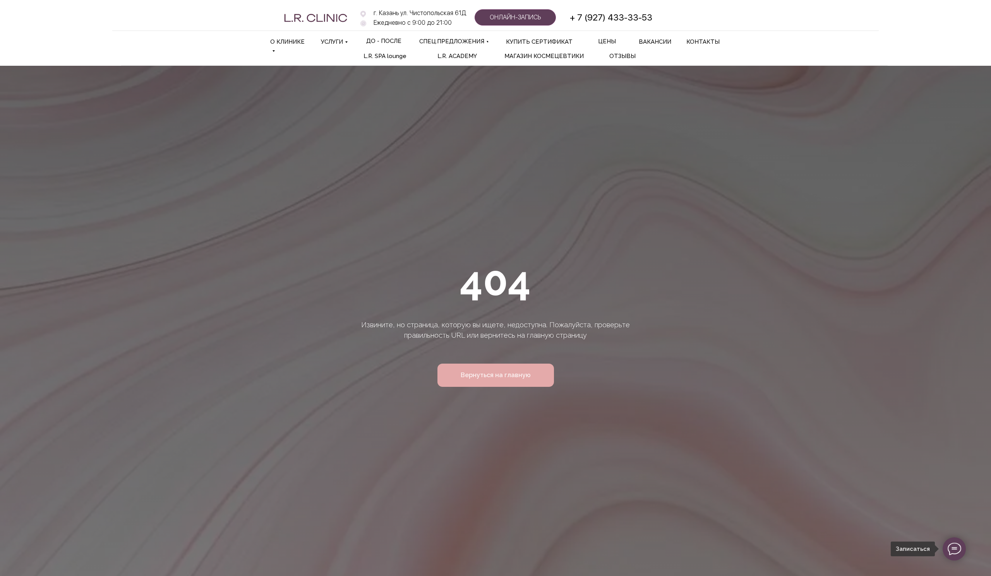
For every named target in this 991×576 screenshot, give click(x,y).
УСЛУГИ (332, 41)
